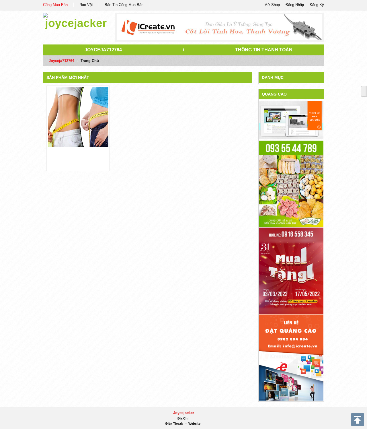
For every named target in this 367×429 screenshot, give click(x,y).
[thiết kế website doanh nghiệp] (291, 119)
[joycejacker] (76, 20)
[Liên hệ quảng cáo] (291, 357)
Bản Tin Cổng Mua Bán (124, 5)
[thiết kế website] (219, 27)
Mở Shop (272, 5)
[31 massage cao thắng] (291, 270)
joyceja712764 (103, 49)
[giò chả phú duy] (291, 183)
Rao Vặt (86, 5)
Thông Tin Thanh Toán (263, 49)
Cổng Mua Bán (55, 5)
